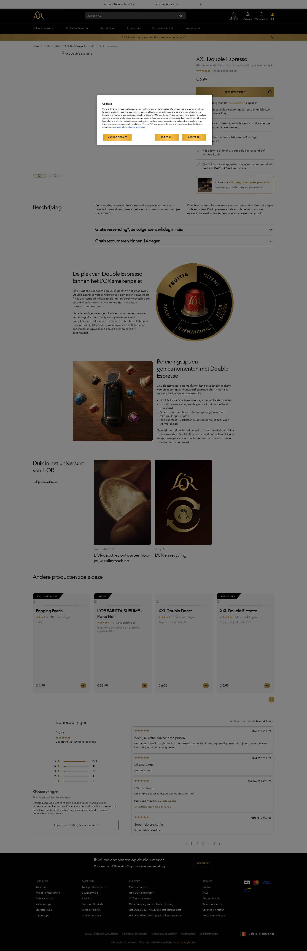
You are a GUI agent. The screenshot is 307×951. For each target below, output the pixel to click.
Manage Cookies (117, 137)
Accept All (194, 137)
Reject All (167, 137)
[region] (154, 120)
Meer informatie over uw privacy (131, 127)
